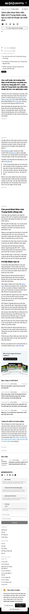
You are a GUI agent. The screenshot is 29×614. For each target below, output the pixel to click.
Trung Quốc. (18, 101)
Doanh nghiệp (15, 9)
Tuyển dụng (4, 537)
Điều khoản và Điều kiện (20, 437)
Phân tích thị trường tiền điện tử (6, 567)
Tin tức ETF (4, 584)
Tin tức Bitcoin (5, 564)
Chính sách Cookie (8, 601)
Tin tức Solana (5, 579)
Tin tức (3, 543)
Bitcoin (8, 151)
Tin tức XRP (4, 561)
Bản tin (3, 553)
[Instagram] (17, 24)
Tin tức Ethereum (5, 570)
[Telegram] (10, 24)
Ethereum (14, 153)
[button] (14, 481)
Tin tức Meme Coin (6, 582)
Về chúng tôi (4, 534)
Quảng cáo (4, 530)
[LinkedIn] (13, 24)
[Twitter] (6, 24)
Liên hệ (3, 532)
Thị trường (4, 548)
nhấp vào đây (20, 346)
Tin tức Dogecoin (5, 577)
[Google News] (15, 475)
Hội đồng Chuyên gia (6, 551)
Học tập (3, 546)
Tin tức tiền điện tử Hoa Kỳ (6, 574)
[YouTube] (2, 24)
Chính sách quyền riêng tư (9, 439)
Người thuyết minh (6, 9)
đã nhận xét (8, 161)
